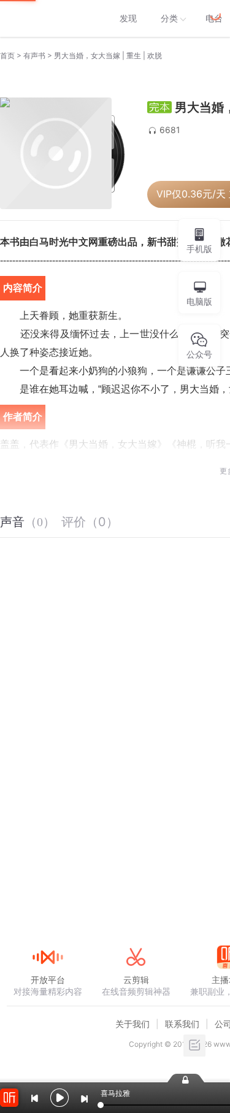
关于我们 (132, 1024)
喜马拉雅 (47, 18)
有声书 (34, 55)
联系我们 (182, 1024)
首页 (7, 55)
